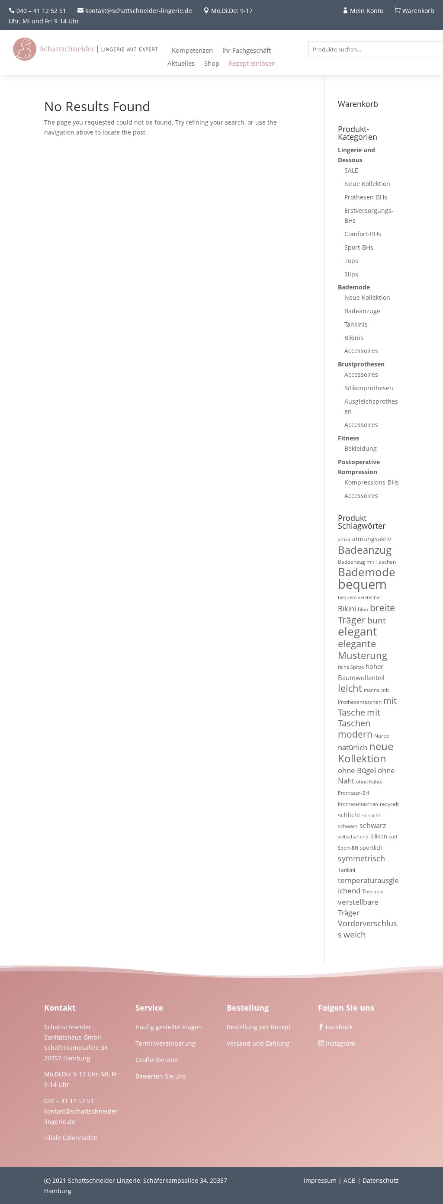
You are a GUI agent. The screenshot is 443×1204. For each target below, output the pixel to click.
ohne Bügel (357, 770)
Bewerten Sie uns (160, 1076)
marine (371, 690)
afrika (344, 539)
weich (354, 934)
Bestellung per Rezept (259, 1027)
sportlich (371, 847)
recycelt (389, 804)
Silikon (378, 836)
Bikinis (353, 338)
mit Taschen (359, 717)
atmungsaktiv (371, 539)
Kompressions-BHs (371, 482)
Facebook (339, 1027)
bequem (362, 584)
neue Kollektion (365, 752)
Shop (211, 63)
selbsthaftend (353, 837)
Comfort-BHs (362, 234)
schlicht (349, 815)
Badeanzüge (362, 311)
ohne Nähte (369, 782)
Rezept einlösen (252, 63)
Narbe (381, 735)
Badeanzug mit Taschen (367, 561)
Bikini (347, 608)
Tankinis (356, 324)
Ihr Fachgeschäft (246, 51)
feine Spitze (351, 667)
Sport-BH (348, 848)
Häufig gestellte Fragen (168, 1027)
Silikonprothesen (368, 388)
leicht (350, 688)
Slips (351, 274)
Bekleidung (360, 448)
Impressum (320, 1180)
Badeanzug (365, 550)
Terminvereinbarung (165, 1043)
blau (363, 609)
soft (393, 837)
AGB (349, 1180)
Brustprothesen (361, 364)
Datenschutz (381, 1180)
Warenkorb (418, 10)
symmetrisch (361, 858)
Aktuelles (181, 63)
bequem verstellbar (359, 597)
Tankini (346, 869)
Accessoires (361, 351)
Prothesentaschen (358, 804)
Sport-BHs (358, 247)
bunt (376, 620)
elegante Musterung (362, 649)
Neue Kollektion (367, 184)
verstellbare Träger (358, 907)
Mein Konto (366, 10)
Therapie (373, 891)
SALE (351, 170)
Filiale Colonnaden (71, 1137)
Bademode (354, 287)
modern (355, 734)
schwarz (373, 825)
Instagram (340, 1043)
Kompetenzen (192, 51)
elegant (357, 631)
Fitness (348, 438)
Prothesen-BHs (365, 197)
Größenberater (157, 1060)
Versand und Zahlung (258, 1043)
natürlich (352, 747)
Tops (351, 261)
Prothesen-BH (353, 793)
